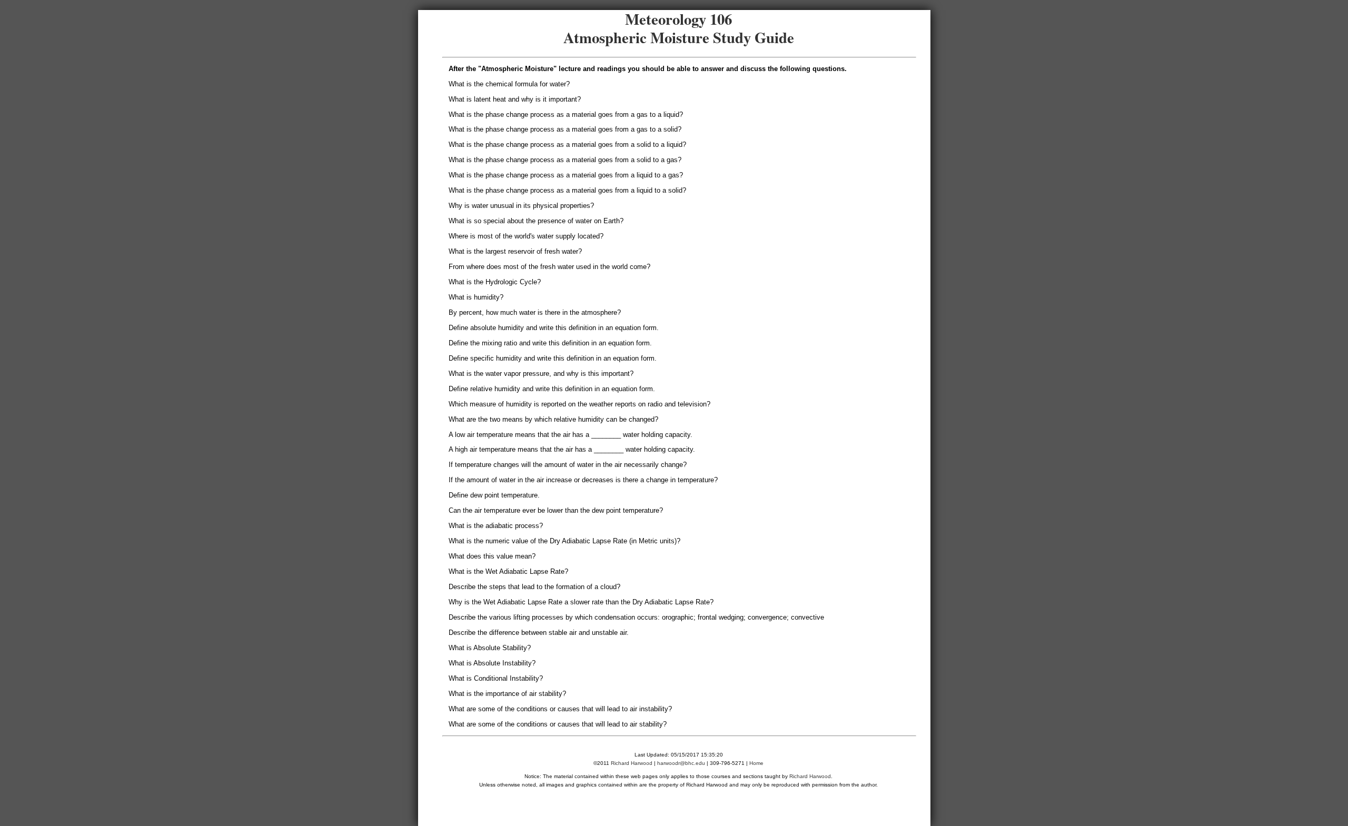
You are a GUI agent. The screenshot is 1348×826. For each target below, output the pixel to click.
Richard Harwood (631, 763)
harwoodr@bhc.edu (681, 763)
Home (756, 763)
